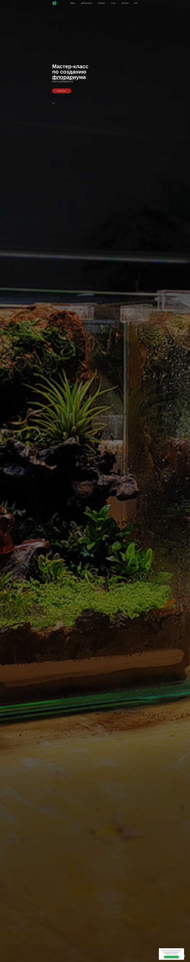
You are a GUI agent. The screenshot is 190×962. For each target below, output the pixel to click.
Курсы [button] (72, 3)
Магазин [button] (101, 3)
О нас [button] (113, 3)
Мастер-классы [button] (86, 3)
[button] (61, 90)
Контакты (125, 3)
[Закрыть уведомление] (183, 949)
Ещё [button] (135, 3)
